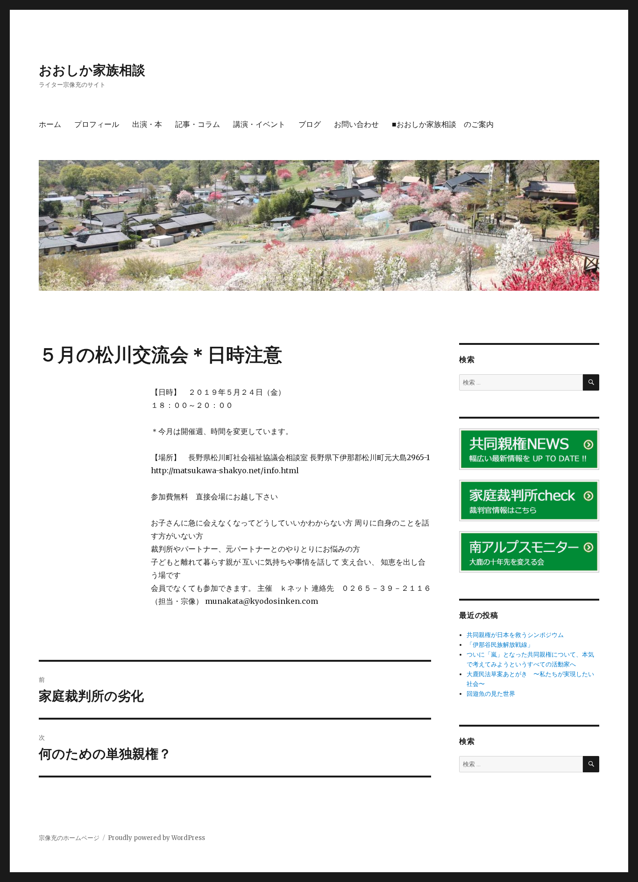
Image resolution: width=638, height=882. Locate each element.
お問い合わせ (356, 124)
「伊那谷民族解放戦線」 (500, 645)
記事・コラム (197, 124)
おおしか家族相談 (92, 70)
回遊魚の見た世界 (491, 694)
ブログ (309, 124)
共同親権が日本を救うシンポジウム (515, 635)
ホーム (50, 124)
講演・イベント (259, 124)
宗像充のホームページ (69, 838)
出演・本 (147, 124)
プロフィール (96, 124)
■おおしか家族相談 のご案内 (443, 124)
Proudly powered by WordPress (156, 838)
